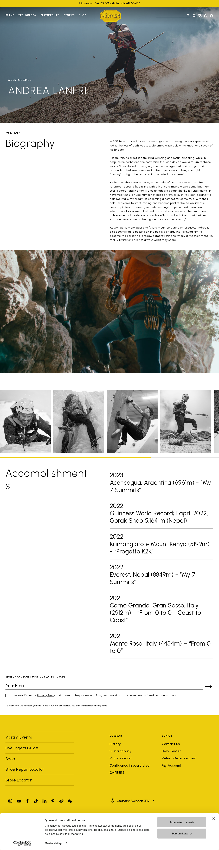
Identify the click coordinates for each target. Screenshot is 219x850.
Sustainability (121, 751)
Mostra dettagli (54, 843)
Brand (9, 15)
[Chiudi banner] (213, 818)
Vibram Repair (121, 758)
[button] (132, 801)
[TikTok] (36, 800)
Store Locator (18, 780)
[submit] (208, 686)
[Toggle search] (188, 16)
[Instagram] (10, 800)
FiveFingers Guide (22, 747)
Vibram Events (18, 737)
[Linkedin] (44, 800)
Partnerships (50, 15)
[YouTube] (19, 800)
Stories (69, 15)
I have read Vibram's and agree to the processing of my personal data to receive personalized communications (93, 695)
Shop (82, 15)
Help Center (171, 751)
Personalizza (180, 833)
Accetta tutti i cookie (182, 822)
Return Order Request (179, 758)
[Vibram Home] (110, 16)
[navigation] (45, 16)
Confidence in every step (130, 765)
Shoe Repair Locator (24, 769)
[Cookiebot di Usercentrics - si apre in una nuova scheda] (22, 843)
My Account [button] (172, 765)
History (115, 744)
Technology (27, 15)
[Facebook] (27, 800)
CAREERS (117, 773)
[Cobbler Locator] (200, 16)
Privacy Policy (46, 695)
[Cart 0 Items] (206, 16)
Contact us (171, 744)
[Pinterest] (53, 800)
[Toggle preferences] (211, 16)
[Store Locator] (194, 16)
